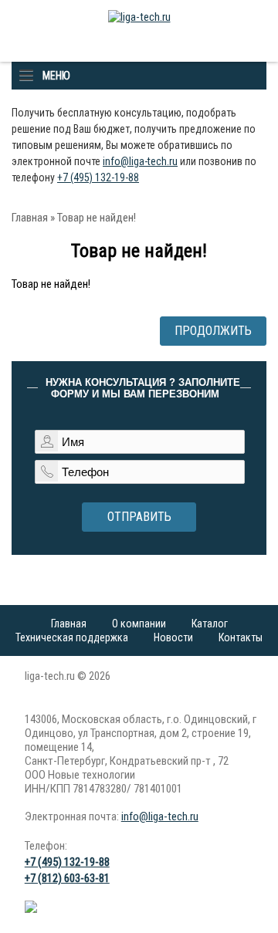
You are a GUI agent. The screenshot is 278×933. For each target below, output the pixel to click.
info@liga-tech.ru (140, 161)
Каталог (210, 623)
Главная (30, 218)
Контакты (241, 637)
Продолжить (213, 330)
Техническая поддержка (71, 637)
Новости (173, 637)
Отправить (139, 516)
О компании (139, 623)
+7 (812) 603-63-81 (67, 878)
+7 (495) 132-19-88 (98, 177)
